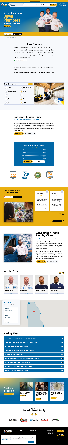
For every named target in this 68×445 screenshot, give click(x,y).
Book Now (52, 4)
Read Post (22, 395)
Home (4, 37)
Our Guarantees (33, 430)
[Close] (34, 436)
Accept (31, 442)
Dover (15, 37)
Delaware (11, 37)
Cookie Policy (8, 439)
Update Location (13, 5)
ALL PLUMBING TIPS (8, 394)
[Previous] (60, 214)
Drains (37, 396)
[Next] (63, 214)
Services (20, 430)
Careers (20, 432)
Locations (7, 37)
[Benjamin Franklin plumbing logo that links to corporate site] (4, 4)
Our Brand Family (33, 432)
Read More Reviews (57, 221)
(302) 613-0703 (63, 5)
